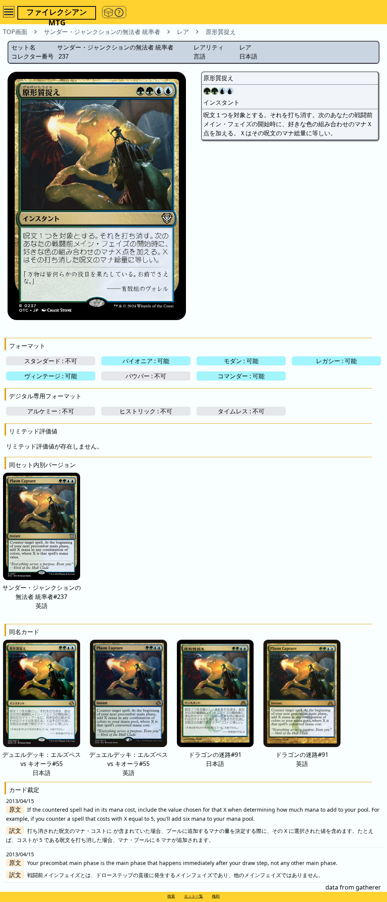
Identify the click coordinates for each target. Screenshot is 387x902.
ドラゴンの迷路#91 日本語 (215, 759)
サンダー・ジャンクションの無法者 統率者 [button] (102, 32)
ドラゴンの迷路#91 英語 (302, 759)
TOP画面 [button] (15, 32)
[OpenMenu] (8, 11)
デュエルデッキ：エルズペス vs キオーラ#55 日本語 (41, 763)
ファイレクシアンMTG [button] (56, 13)
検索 (171, 896)
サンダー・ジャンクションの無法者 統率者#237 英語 (41, 596)
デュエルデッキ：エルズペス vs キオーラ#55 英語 (128, 763)
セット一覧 (193, 896)
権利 (216, 896)
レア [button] (183, 32)
